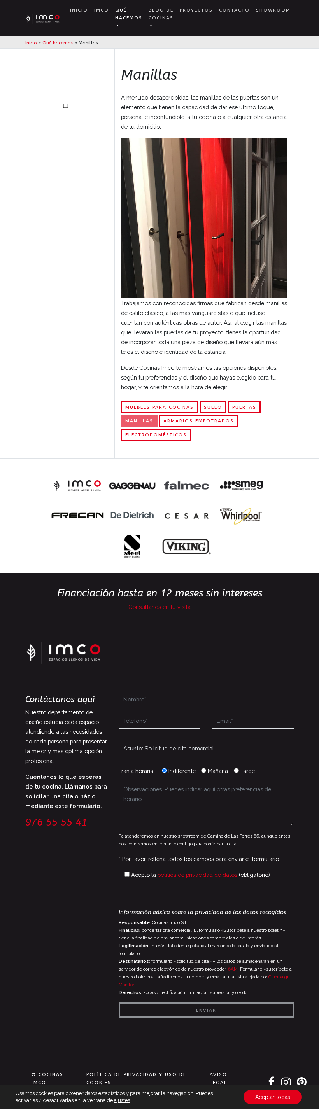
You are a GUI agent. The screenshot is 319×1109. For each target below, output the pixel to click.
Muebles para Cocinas (159, 407)
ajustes (122, 1100)
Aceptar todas (272, 1097)
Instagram (286, 1082)
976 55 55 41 (56, 822)
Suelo (213, 407)
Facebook (271, 1082)
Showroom (273, 10)
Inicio (79, 10)
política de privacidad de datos (197, 874)
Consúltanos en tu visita (159, 606)
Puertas (244, 407)
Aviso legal (218, 1078)
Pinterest (301, 1082)
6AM (233, 969)
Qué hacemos (128, 14)
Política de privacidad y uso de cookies (136, 1078)
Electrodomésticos (156, 434)
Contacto (234, 10)
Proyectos (196, 10)
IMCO (101, 10)
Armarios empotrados (198, 420)
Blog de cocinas (161, 14)
